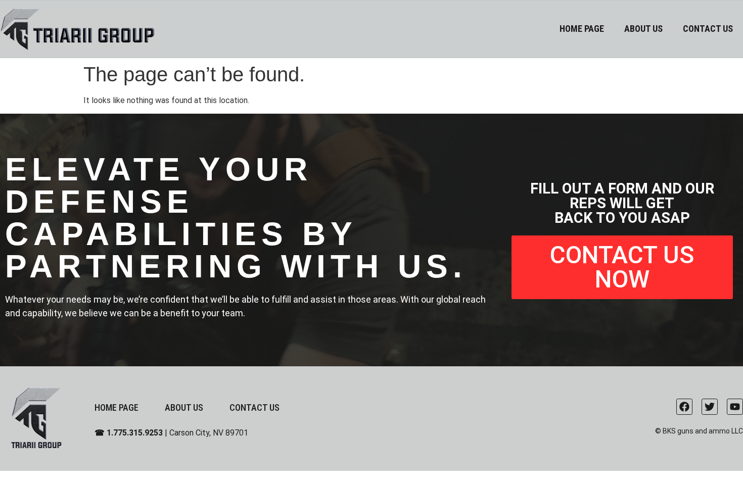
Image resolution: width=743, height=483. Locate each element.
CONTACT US (708, 28)
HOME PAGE (582, 28)
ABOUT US (643, 28)
